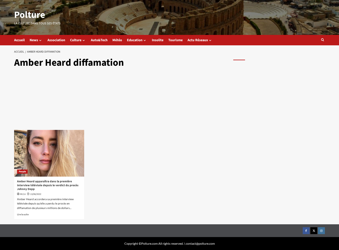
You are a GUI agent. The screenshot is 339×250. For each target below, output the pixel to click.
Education (134, 40)
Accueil (19, 40)
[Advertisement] (122, 100)
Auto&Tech (99, 40)
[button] (322, 39)
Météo (117, 40)
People (22, 171)
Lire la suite (23, 214)
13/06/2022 (35, 194)
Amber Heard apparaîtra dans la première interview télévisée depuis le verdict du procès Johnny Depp (47, 185)
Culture (75, 40)
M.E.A (23, 194)
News (34, 40)
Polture (29, 15)
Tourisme (175, 40)
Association (56, 40)
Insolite (157, 40)
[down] (40, 40)
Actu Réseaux (198, 40)
